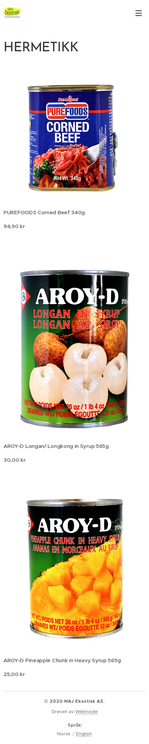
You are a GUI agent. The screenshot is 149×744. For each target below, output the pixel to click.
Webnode (86, 712)
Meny (139, 13)
